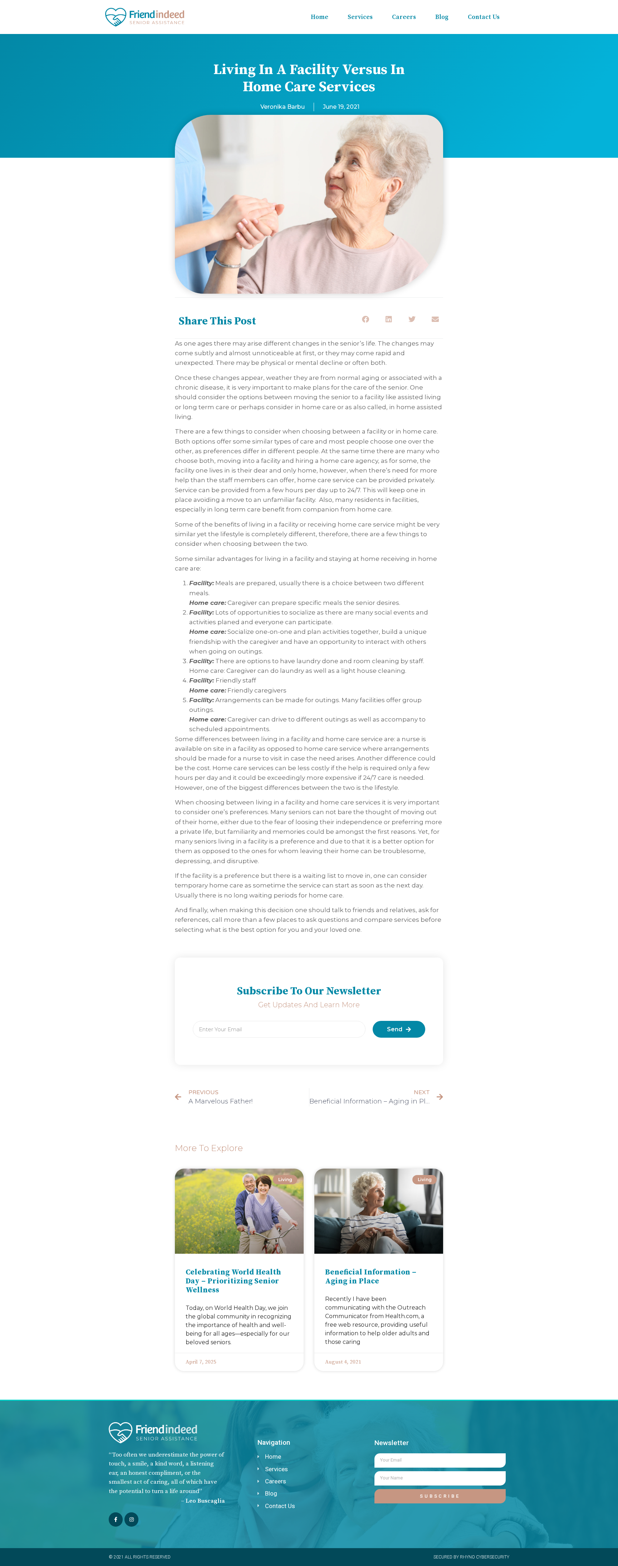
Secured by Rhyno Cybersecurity (471, 1557)
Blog (441, 17)
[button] (365, 319)
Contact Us (484, 17)
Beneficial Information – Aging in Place (370, 1277)
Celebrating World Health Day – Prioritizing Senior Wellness (233, 1281)
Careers (404, 17)
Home (319, 17)
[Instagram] (131, 1519)
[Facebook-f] (116, 1519)
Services (360, 17)
